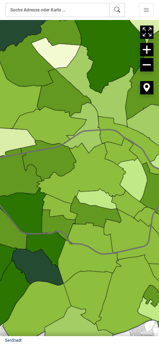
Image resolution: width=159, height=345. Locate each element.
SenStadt (13, 340)
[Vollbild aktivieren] (146, 32)
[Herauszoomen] (146, 64)
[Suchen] (117, 10)
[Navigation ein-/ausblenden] (146, 10)
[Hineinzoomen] (146, 49)
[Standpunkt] (146, 87)
